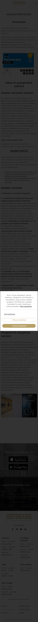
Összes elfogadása (19, 326)
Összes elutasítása (19, 320)
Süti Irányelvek (26, 306)
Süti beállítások (9, 314)
